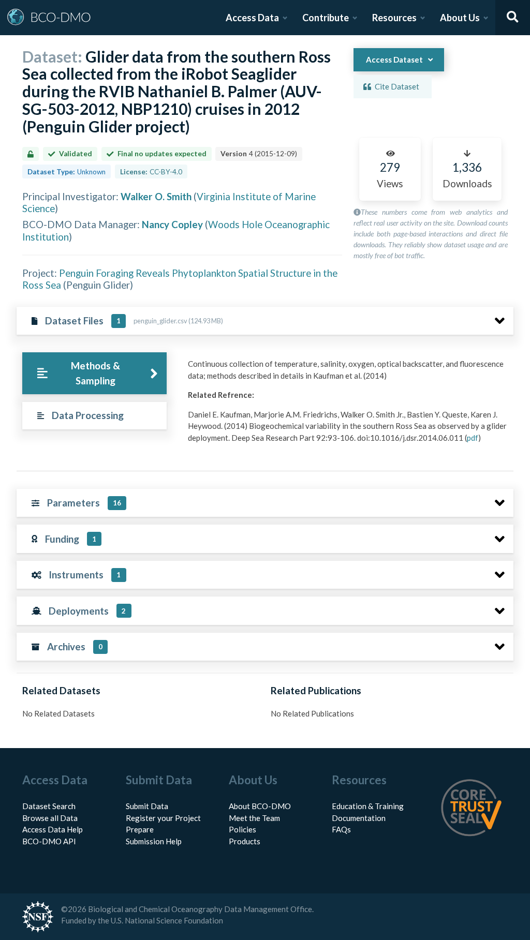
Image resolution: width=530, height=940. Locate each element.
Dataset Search (49, 806)
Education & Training (368, 806)
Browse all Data (50, 818)
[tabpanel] (348, 404)
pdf (472, 437)
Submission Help (154, 841)
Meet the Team (254, 818)
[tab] (94, 373)
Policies (242, 829)
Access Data (252, 17)
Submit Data (147, 806)
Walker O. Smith (156, 196)
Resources (394, 17)
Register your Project (163, 818)
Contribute (325, 17)
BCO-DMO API (49, 841)
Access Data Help (52, 829)
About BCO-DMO (260, 806)
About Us (460, 17)
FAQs (341, 829)
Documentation (359, 818)
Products (244, 841)
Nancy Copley (172, 224)
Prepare (140, 829)
